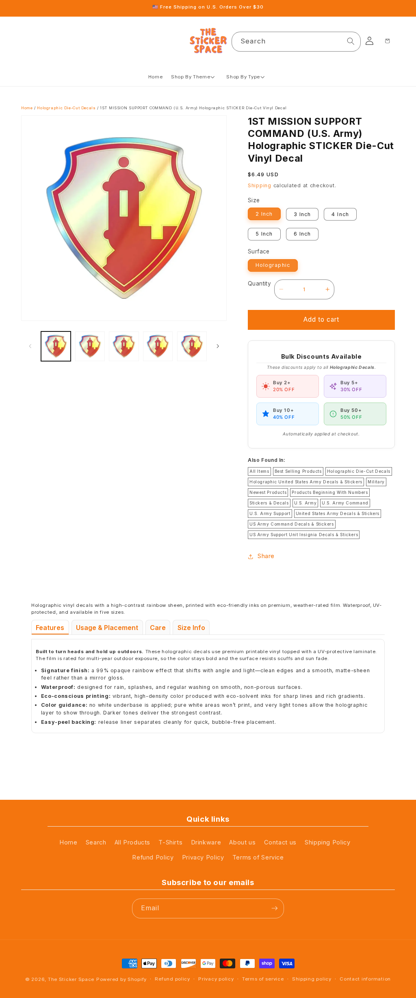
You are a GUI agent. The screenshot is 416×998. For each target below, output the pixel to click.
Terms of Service (258, 857)
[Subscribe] (274, 908)
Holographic (273, 265)
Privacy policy (216, 979)
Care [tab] (158, 627)
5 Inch (264, 234)
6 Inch (302, 234)
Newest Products (267, 492)
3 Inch (302, 214)
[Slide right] (218, 346)
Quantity (259, 283)
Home (27, 108)
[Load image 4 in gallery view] (158, 346)
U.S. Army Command (345, 502)
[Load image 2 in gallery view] (90, 346)
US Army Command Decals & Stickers (291, 524)
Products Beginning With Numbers (330, 492)
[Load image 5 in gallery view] (192, 346)
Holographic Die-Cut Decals (66, 108)
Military (376, 481)
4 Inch (340, 214)
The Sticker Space (71, 979)
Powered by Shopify (121, 979)
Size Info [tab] (191, 627)
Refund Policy (152, 857)
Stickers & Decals (269, 502)
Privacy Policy (203, 857)
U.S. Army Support (269, 513)
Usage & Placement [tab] (107, 627)
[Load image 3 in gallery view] (124, 346)
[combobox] (296, 41)
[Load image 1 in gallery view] (56, 346)
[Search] (351, 41)
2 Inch (264, 214)
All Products (133, 842)
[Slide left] (30, 346)
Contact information (365, 979)
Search (96, 842)
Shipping (259, 185)
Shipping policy (312, 979)
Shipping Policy (327, 842)
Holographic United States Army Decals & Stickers (305, 481)
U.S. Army (305, 502)
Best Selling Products (298, 471)
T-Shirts (170, 842)
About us (242, 842)
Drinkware (206, 842)
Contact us (280, 842)
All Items (259, 471)
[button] (194, 76)
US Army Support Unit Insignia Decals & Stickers (303, 534)
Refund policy (172, 979)
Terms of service (263, 979)
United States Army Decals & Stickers (337, 513)
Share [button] (266, 556)
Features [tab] (50, 627)
